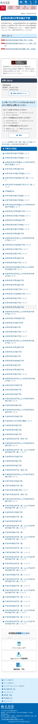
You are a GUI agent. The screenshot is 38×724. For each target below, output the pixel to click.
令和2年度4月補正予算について (16, 374)
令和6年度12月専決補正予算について (18, 211)
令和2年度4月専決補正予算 (14, 369)
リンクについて (8, 692)
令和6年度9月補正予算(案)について (17, 225)
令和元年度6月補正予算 (13, 394)
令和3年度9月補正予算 (13, 327)
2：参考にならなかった (24, 128)
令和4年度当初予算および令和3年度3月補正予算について (19, 313)
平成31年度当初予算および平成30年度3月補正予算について (19, 400)
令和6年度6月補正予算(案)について (17, 229)
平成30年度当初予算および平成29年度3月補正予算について (19, 411)
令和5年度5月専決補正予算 (14, 258)
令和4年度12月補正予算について (16, 289)
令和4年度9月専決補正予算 (14, 285)
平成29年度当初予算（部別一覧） (17, 439)
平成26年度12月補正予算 (14, 512)
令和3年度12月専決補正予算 (15, 318)
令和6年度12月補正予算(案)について (17, 216)
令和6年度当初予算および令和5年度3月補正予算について (19, 239)
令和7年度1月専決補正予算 (14, 169)
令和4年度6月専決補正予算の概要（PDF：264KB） (20, 49)
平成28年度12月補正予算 (14, 456)
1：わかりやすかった (10, 120)
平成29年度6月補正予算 (13, 434)
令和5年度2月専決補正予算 (14, 233)
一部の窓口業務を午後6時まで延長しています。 (12, 719)
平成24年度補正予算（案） (14, 543)
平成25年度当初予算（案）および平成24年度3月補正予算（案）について (20, 538)
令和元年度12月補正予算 (13, 385)
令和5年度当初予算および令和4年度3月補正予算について (19, 275)
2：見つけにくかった (26, 112)
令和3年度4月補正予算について (16, 336)
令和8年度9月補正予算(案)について (17, 153)
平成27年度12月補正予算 (14, 481)
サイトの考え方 (8, 683)
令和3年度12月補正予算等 (14, 323)
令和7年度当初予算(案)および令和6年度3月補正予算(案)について (20, 206)
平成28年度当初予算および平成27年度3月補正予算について (19, 475)
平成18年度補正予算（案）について (17, 617)
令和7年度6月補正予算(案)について (17, 200)
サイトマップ (8, 701)
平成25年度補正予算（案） (14, 532)
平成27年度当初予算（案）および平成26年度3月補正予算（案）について (20, 507)
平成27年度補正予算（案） (14, 485)
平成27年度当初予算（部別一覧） (17, 494)
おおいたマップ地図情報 (19, 658)
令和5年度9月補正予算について (16, 253)
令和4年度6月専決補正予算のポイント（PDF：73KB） (20, 44)
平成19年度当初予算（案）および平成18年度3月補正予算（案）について (20, 611)
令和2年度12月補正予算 (13, 352)
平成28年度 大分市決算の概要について (18, 421)
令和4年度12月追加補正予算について (18, 294)
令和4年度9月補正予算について (16, 298)
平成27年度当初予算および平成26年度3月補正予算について (19, 500)
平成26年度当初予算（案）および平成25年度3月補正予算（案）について (20, 527)
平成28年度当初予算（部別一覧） (17, 470)
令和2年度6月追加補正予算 (14, 361)
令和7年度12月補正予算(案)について (17, 173)
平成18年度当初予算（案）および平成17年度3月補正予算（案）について (20, 622)
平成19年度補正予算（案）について (17, 606)
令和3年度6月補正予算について (16, 332)
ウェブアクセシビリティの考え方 (14, 686)
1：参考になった (9, 128)
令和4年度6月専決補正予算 (14, 307)
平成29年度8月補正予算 (13, 430)
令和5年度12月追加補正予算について (18, 245)
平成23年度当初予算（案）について (17, 563)
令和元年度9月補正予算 (13, 390)
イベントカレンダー (19, 648)
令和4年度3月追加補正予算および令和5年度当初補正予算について (19, 268)
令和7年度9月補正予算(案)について (17, 196)
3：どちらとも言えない (11, 115)
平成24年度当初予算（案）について (17, 548)
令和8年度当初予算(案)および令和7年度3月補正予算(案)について (20, 163)
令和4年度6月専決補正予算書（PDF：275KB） (19, 40)
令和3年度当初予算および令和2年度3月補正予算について (19, 342)
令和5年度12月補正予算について (16, 249)
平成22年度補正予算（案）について (17, 575)
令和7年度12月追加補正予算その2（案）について (20, 186)
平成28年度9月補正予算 (13, 461)
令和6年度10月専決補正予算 (15, 220)
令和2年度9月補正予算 (13, 356)
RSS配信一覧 (8, 698)
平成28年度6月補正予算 (13, 465)
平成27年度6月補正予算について (16, 490)
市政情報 (10, 142)
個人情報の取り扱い (10, 689)
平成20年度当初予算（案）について (17, 601)
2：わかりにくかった (26, 120)
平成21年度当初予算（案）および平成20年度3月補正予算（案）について (20, 591)
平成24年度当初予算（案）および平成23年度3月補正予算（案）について (20, 558)
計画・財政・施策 (20, 142)
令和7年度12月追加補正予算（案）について (19, 179)
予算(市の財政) (11, 149)
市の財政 (30, 142)
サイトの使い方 (8, 680)
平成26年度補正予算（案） (14, 517)
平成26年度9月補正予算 (13, 521)
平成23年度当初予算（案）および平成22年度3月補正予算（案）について (20, 569)
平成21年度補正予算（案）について (17, 586)
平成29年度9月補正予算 (13, 425)
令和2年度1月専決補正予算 (14, 347)
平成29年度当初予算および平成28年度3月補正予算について (19, 444)
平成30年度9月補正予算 (13, 405)
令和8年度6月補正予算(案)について (17, 158)
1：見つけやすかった (10, 112)
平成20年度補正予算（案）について (17, 597)
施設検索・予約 (19, 669)
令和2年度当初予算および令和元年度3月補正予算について (20, 380)
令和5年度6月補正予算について (16, 262)
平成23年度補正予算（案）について (17, 552)
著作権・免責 (8, 695)
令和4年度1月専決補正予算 (14, 280)
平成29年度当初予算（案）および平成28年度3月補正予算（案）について (20, 451)
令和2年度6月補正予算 (13, 365)
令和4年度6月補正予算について (16, 303)
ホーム (4, 142)
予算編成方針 (9, 191)
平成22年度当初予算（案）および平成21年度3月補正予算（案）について (20, 580)
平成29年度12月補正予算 (14, 416)
